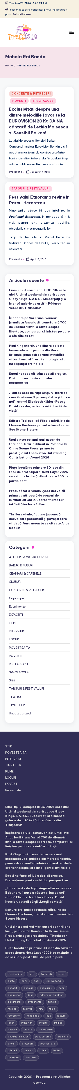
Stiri (12, 680)
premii (11, 1043)
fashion (12, 1009)
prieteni (12, 1050)
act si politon (15, 974)
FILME (13, 623)
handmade (33, 1015)
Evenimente (17, 606)
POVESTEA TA (19, 648)
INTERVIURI (17, 631)
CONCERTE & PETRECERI (31, 93)
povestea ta (46, 1029)
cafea (61, 974)
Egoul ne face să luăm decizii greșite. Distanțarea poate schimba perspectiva (38, 378)
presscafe (28, 1043)
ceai (36, 981)
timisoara (13, 1057)
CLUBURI (15, 582)
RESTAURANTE (20, 664)
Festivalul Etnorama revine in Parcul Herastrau (39, 200)
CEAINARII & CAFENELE (25, 573)
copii (62, 988)
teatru (56, 1050)
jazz (48, 1015)
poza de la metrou (18, 1036)
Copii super (17, 598)
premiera (62, 1036)
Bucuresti (46, 974)
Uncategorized (20, 713)
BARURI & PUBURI (21, 565)
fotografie (14, 1015)
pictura (28, 1029)
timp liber (30, 1057)
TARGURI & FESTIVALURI (31, 188)
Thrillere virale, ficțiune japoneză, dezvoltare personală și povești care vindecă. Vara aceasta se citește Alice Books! (39, 521)
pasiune (12, 1029)
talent (43, 1050)
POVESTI (19, 100)
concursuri (46, 988)
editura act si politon (51, 995)
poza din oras (43, 1036)
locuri (11, 1022)
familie (52, 1002)
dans (30, 995)
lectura (61, 1015)
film (41, 1009)
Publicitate (13, 790)
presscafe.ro (47, 1043)
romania (28, 1050)
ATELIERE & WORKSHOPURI (28, 557)
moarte (43, 1022)
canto (11, 981)
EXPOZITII (16, 615)
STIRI (9, 746)
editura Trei (14, 1002)
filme (52, 1009)
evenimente (34, 1002)
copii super (14, 995)
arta (31, 974)
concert (12, 988)
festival (27, 1009)
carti (24, 981)
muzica (58, 1022)
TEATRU (15, 697)
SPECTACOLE (43, 100)
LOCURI (14, 639)
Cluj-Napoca (53, 981)
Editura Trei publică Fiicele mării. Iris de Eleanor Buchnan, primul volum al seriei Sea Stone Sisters (39, 425)
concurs (28, 988)
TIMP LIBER (17, 705)
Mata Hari (26, 1022)
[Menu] (71, 32)
